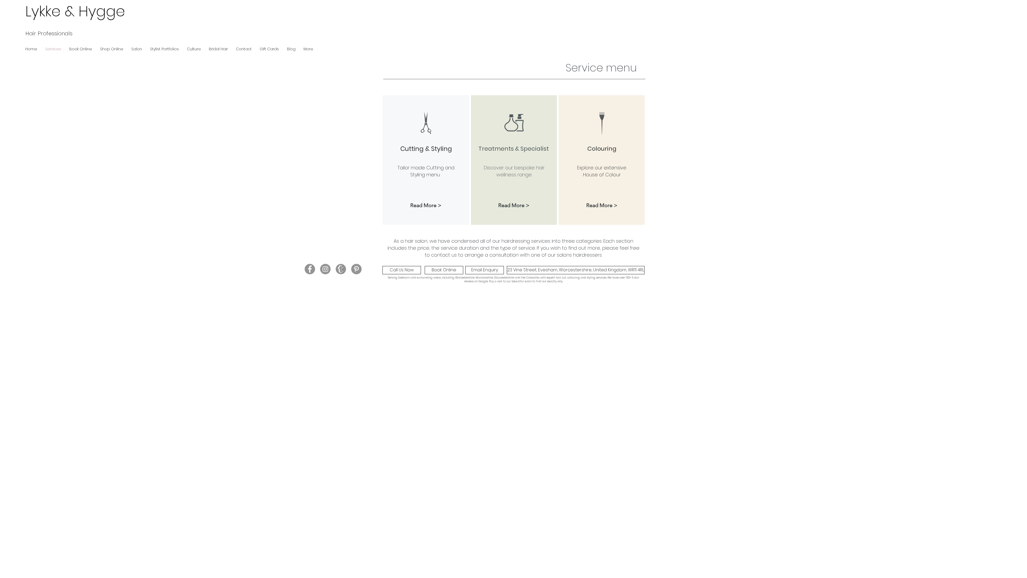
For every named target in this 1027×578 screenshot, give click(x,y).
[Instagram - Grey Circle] (325, 269)
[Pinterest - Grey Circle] (356, 269)
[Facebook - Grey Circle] (310, 269)
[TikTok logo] (341, 269)
